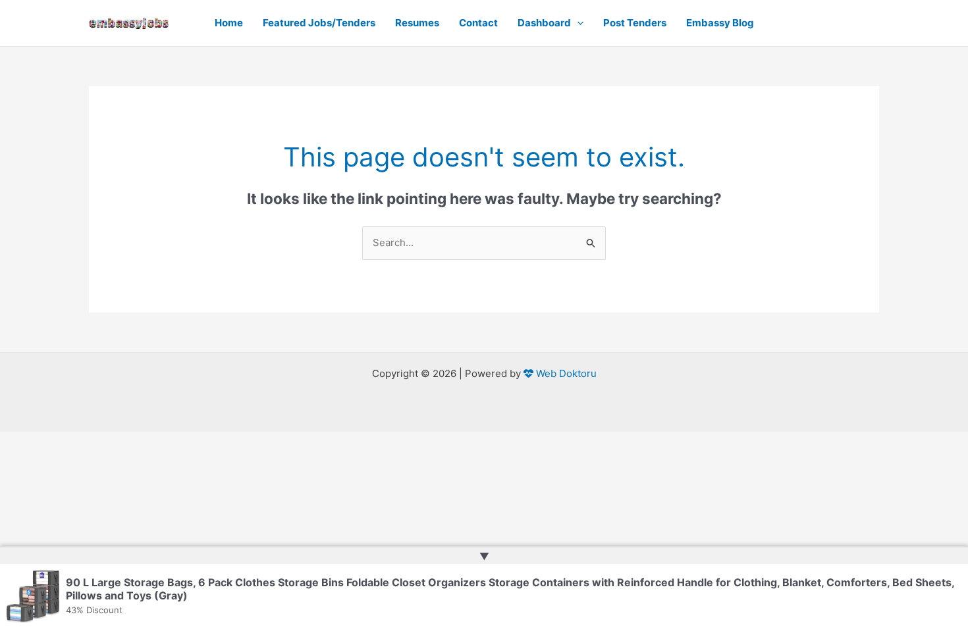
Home (229, 22)
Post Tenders (634, 22)
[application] (577, 23)
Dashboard (544, 22)
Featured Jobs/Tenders (319, 22)
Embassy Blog (720, 22)
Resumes (417, 22)
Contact (478, 22)
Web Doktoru (565, 373)
